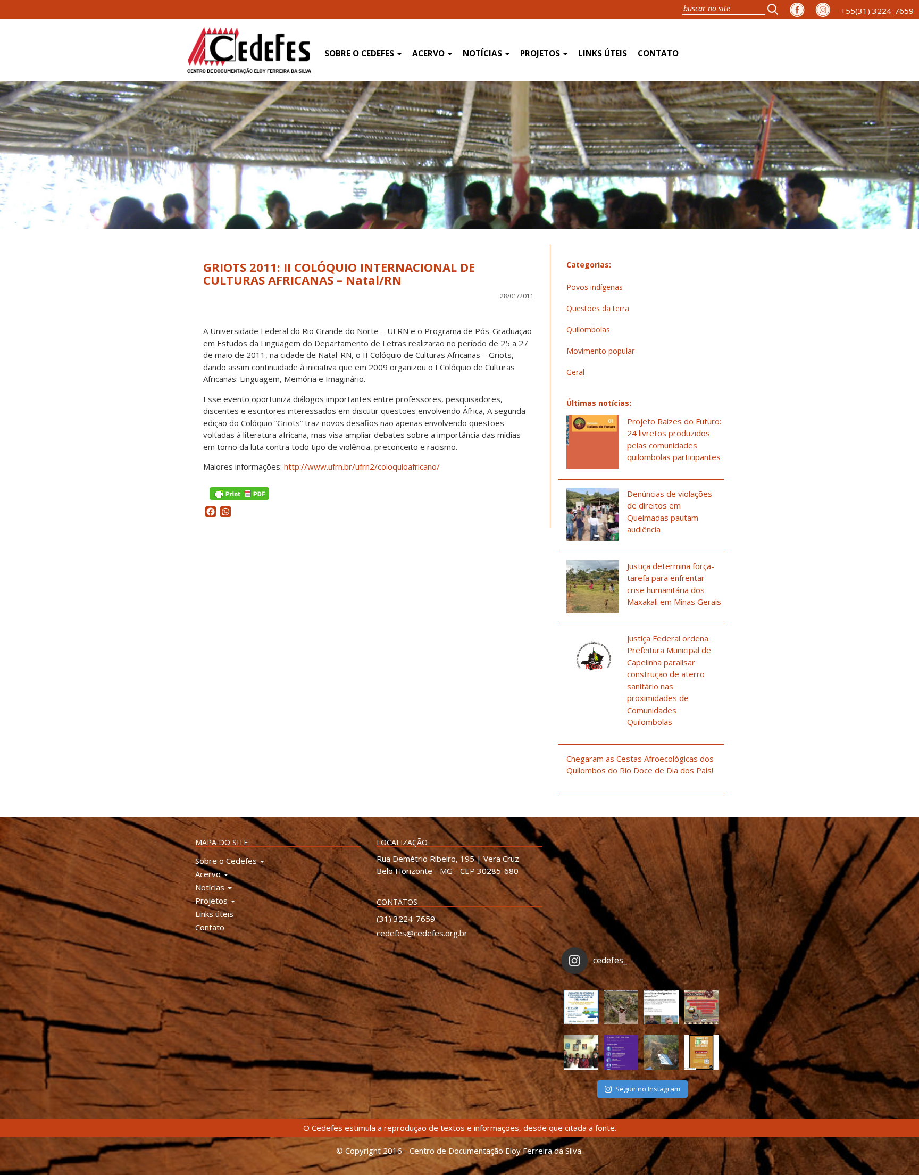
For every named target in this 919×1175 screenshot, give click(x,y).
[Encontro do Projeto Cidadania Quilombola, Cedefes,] (581, 1052)
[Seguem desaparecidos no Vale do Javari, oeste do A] (661, 1007)
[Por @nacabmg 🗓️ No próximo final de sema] (581, 1007)
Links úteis (602, 53)
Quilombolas (588, 329)
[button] (775, 9)
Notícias (483, 53)
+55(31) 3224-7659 (877, 10)
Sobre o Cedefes (360, 53)
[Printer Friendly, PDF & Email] (239, 493)
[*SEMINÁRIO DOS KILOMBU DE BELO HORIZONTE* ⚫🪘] (701, 1052)
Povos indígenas (594, 287)
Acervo (429, 53)
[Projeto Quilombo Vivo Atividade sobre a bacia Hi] (661, 1052)
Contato (658, 53)
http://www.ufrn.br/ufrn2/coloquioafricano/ (362, 466)
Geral (575, 372)
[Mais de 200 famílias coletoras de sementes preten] (621, 1007)
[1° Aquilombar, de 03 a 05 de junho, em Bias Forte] (701, 1007)
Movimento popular (600, 351)
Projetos (541, 53)
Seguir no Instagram (647, 1089)
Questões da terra (597, 308)
